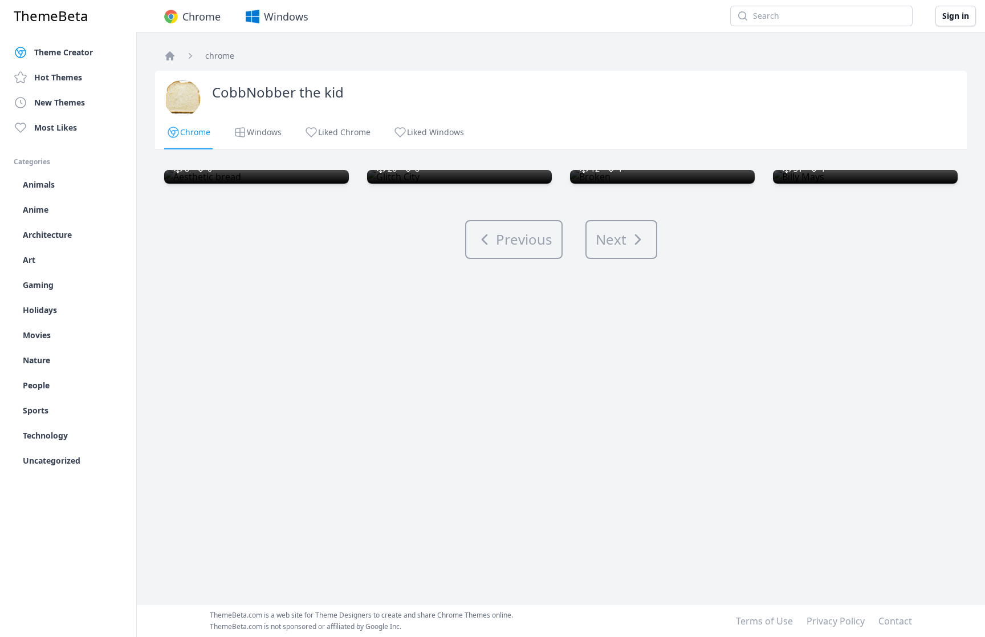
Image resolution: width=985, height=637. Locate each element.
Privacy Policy (836, 621)
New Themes (59, 102)
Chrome (201, 16)
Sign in (955, 15)
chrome (219, 55)
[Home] (170, 56)
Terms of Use (764, 621)
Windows (286, 16)
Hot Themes (58, 77)
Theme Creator (63, 52)
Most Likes (55, 127)
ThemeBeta (51, 16)
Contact (895, 621)
